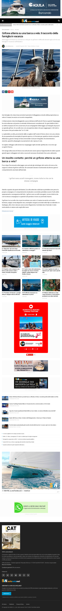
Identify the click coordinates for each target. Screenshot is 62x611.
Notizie (12, 29)
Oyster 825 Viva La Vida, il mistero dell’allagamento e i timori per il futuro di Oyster (30, 418)
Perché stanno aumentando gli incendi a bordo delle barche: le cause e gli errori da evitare (32, 425)
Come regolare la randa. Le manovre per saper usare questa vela (51, 270)
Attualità (17, 29)
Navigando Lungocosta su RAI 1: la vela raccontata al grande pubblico (18, 439)
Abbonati (7, 593)
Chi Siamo (4, 604)
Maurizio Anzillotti (6, 564)
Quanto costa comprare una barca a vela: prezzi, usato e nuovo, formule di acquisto (10, 270)
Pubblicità (11, 604)
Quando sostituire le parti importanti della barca (13, 444)
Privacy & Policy (20, 604)
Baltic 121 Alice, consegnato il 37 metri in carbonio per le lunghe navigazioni (20, 436)
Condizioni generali (7, 567)
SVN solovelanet (5, 29)
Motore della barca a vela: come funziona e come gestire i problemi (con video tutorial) (51, 294)
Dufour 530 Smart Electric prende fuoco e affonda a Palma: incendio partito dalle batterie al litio (35, 24)
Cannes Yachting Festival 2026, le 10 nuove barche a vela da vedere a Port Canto (29, 403)
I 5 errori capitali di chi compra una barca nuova (13, 433)
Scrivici (27, 604)
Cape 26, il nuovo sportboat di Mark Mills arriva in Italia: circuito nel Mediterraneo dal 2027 (32, 410)
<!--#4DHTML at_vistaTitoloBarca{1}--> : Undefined (16, 491)
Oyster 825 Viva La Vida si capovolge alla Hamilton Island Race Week (18, 442)
